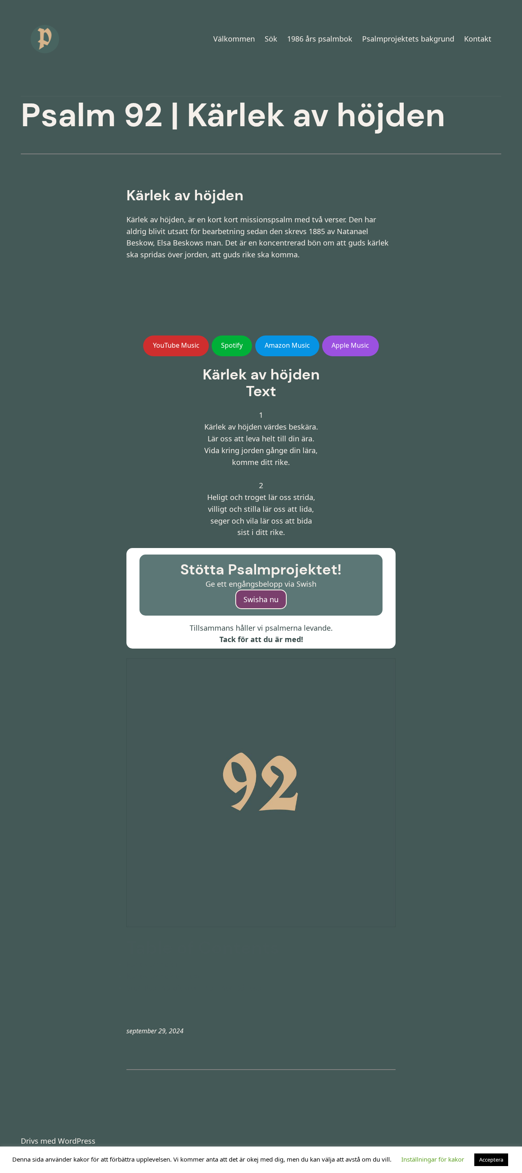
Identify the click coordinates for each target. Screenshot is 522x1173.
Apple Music (350, 345)
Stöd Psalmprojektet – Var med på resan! (197, 988)
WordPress (76, 1141)
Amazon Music (287, 345)
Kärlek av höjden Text (163, 976)
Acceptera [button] (491, 1159)
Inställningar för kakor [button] (432, 1159)
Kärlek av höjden (155, 964)
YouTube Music (176, 345)
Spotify (232, 345)
